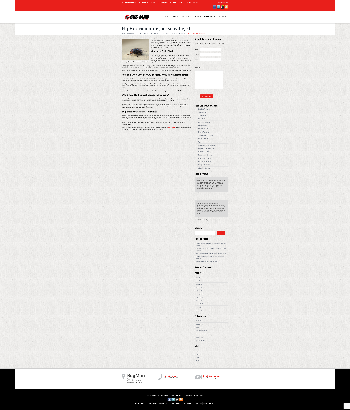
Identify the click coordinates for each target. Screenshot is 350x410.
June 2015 (198, 307)
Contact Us (222, 16)
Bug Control (199, 321)
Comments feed (200, 357)
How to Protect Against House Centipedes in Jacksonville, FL (211, 253)
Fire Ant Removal (204, 138)
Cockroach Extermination (206, 145)
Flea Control (202, 119)
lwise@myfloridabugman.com (171, 3)
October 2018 (199, 297)
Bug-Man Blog (199, 324)
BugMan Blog (180, 403)
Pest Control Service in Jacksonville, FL (173, 33)
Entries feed (199, 354)
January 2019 (199, 294)
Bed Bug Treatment (204, 109)
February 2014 (199, 310)
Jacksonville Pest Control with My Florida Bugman (143, 33)
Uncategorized (199, 337)
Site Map (198, 403)
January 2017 (199, 304)
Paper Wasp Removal (205, 155)
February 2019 (199, 290)
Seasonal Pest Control (201, 330)
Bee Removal (202, 125)
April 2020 (198, 281)
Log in (197, 351)
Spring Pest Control (201, 334)
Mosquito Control (203, 151)
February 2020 (199, 287)
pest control (172, 128)
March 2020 (199, 284)
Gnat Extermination (204, 161)
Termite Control (203, 112)
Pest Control (186, 16)
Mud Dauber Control (204, 158)
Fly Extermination (204, 122)
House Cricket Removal (206, 148)
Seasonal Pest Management (205, 16)
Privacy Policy (198, 395)
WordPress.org (199, 361)
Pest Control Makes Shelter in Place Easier (206, 261)
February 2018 (199, 300)
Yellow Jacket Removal (205, 135)
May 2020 (198, 277)
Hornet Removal (203, 132)
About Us (175, 16)
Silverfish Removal (204, 168)
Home (166, 16)
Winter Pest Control (201, 340)
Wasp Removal (203, 129)
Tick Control (202, 115)
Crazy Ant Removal (204, 165)
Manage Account (223, 3)
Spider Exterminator (204, 142)
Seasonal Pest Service (166, 403)
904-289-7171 (173, 378)
